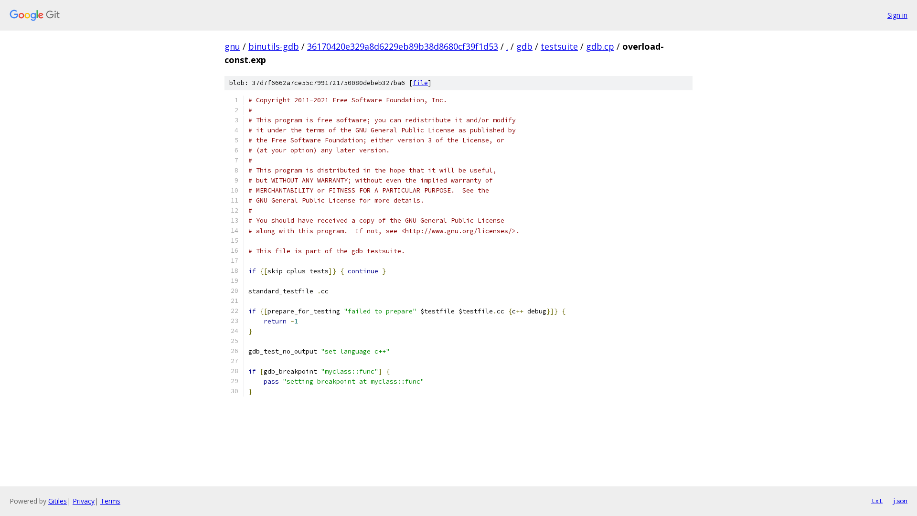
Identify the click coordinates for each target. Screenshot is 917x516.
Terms (110, 500)
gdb (524, 46)
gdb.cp (600, 46)
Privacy (84, 500)
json (899, 500)
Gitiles (57, 500)
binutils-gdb (273, 46)
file (420, 83)
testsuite (559, 46)
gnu (232, 46)
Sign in (897, 15)
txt (877, 500)
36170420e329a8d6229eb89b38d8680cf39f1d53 (402, 46)
